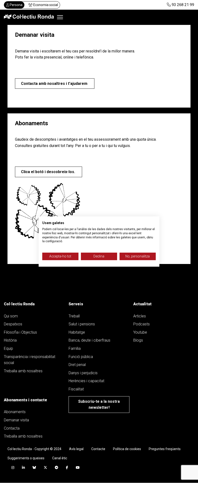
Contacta (12, 428)
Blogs (138, 340)
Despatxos (13, 324)
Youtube (140, 332)
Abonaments (15, 412)
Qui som (11, 316)
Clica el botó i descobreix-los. (48, 171)
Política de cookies (127, 449)
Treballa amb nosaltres (23, 371)
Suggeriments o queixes (25, 458)
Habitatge (77, 332)
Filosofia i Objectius (20, 332)
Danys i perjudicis (83, 373)
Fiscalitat (76, 389)
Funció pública (81, 356)
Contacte (98, 449)
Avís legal (76, 449)
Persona (15, 5)
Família (75, 348)
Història (10, 340)
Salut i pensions (82, 324)
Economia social (45, 5)
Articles (139, 316)
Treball (74, 316)
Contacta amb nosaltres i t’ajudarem (54, 83)
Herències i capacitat (86, 381)
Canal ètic (59, 458)
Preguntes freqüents (165, 449)
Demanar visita (16, 420)
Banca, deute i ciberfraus (89, 340)
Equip (8, 348)
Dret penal (77, 364)
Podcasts (141, 324)
